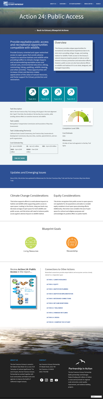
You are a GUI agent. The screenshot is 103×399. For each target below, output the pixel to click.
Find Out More (20, 158)
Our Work (63, 4)
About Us (53, 4)
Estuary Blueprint (75, 4)
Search (98, 4)
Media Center (88, 4)
